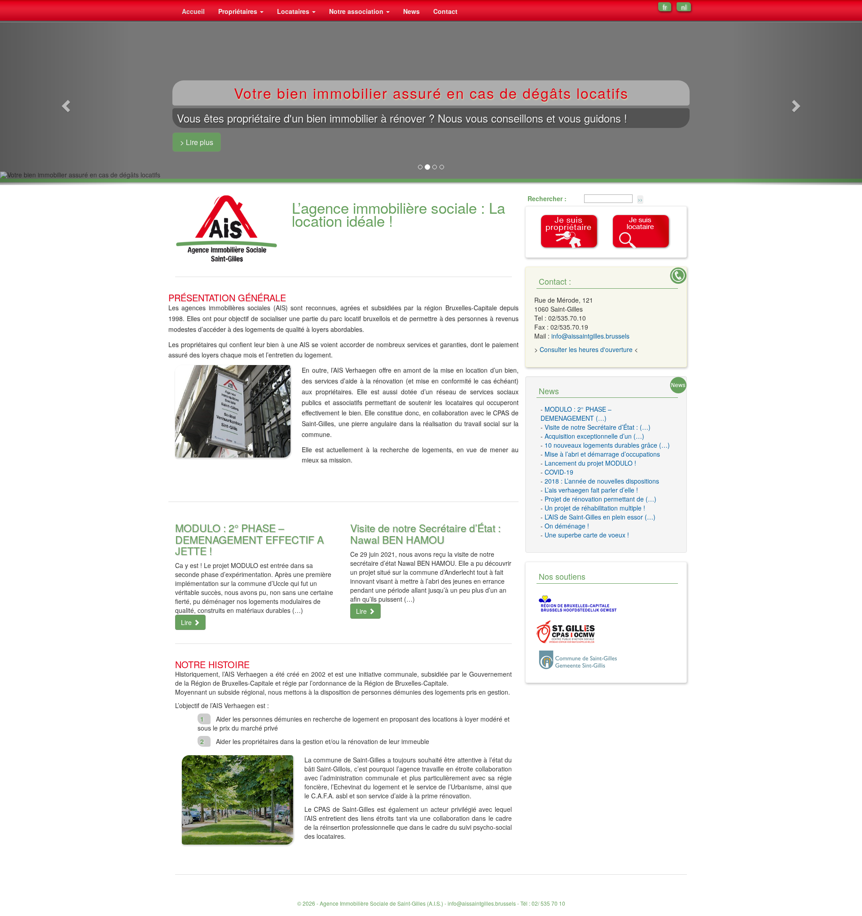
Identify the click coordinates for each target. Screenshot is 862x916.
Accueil (193, 11)
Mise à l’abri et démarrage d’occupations (602, 453)
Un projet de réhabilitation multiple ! (595, 507)
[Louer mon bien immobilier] (569, 230)
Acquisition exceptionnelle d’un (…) (594, 436)
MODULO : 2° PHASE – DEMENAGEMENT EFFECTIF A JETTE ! (249, 539)
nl (683, 6)
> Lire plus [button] (196, 142)
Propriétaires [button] (238, 11)
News (411, 11)
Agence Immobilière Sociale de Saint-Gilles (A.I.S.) (381, 903)
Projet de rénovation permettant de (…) (600, 498)
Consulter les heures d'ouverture (586, 349)
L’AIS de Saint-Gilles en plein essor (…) (600, 516)
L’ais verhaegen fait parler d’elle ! (591, 489)
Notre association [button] (357, 11)
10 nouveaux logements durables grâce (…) (607, 444)
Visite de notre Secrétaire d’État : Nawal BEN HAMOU (425, 533)
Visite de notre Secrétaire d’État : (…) (598, 427)
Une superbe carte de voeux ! (587, 534)
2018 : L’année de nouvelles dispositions (602, 480)
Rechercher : (547, 198)
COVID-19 (559, 471)
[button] (64, 103)
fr (665, 6)
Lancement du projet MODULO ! (590, 462)
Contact (445, 11)
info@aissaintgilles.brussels (590, 335)
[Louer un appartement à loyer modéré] (641, 230)
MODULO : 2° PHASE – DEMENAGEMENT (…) (576, 414)
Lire (187, 622)
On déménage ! (567, 525)
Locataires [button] (294, 11)
